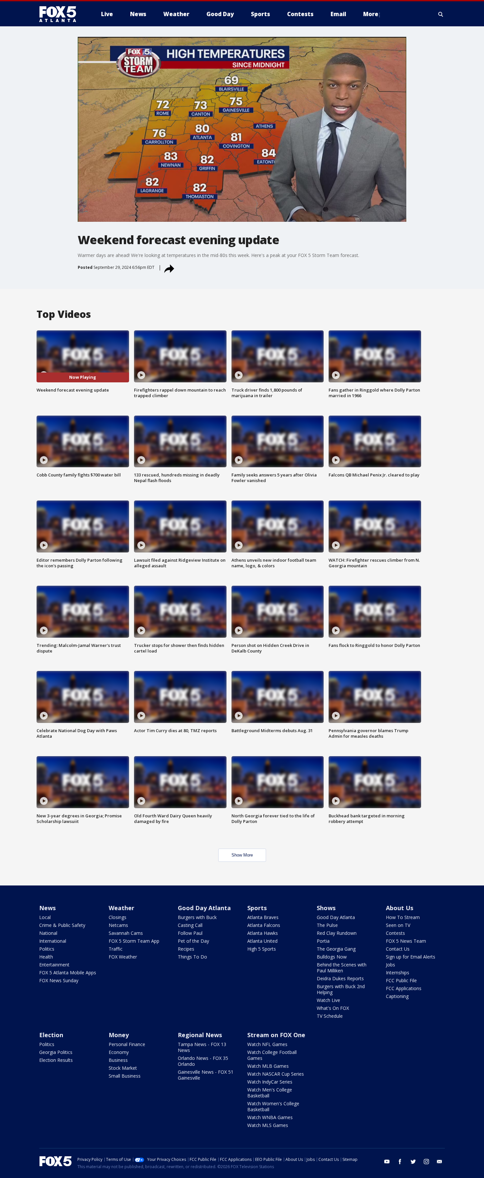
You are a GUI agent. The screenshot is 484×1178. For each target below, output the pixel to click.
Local (45, 917)
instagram (426, 1161)
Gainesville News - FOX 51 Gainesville (205, 1075)
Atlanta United (262, 941)
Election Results (56, 1060)
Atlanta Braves (263, 917)
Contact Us (398, 949)
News (47, 908)
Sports (257, 908)
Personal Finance (127, 1044)
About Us (399, 908)
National (48, 933)
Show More (242, 855)
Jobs (390, 964)
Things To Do (192, 957)
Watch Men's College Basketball (269, 1093)
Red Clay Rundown (337, 933)
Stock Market (123, 1068)
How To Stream (403, 917)
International (52, 941)
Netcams (118, 925)
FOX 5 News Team (406, 941)
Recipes (186, 949)
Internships (397, 972)
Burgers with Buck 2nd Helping (341, 989)
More (370, 14)
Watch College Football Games (272, 1055)
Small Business (125, 1076)
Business (118, 1060)
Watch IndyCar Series (269, 1082)
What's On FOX (333, 1008)
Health (46, 957)
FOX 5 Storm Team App (134, 941)
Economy (119, 1052)
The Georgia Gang (336, 949)
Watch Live (328, 1000)
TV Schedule (330, 1016)
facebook (400, 1161)
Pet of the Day (193, 941)
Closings (117, 917)
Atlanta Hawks (262, 933)
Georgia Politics (55, 1052)
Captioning (397, 996)
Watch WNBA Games (270, 1117)
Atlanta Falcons (263, 925)
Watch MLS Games (267, 1125)
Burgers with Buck (197, 917)
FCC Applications (403, 988)
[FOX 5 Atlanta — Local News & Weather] (61, 14)
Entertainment (54, 964)
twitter (413, 1161)
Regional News (200, 1035)
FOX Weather (123, 957)
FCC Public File (401, 980)
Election (51, 1035)
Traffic (115, 949)
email (439, 1161)
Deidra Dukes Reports (340, 978)
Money (119, 1035)
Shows (326, 908)
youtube (387, 1161)
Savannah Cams (126, 933)
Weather (121, 908)
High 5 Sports (261, 949)
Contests (395, 933)
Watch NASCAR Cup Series (275, 1074)
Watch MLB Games (268, 1066)
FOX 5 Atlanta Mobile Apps (67, 972)
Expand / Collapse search (441, 14)
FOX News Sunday (58, 980)
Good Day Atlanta (204, 908)
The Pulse (327, 925)
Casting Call (190, 925)
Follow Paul (190, 933)
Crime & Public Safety (62, 925)
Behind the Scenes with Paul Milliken (341, 967)
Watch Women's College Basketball (273, 1106)
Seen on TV (398, 925)
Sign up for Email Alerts (410, 957)
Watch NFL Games (267, 1044)
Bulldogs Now (332, 957)
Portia (323, 941)
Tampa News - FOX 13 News (202, 1047)
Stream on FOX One (276, 1035)
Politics (46, 949)
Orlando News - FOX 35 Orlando (203, 1061)
